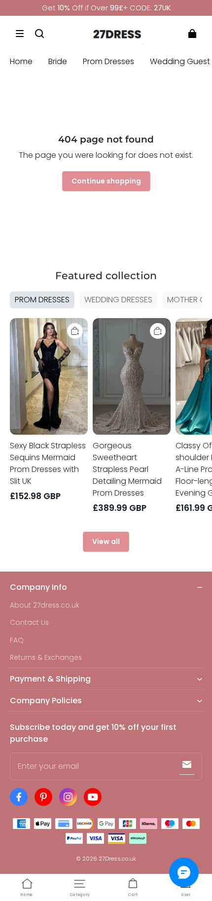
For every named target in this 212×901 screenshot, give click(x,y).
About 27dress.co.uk (44, 605)
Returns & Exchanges (46, 657)
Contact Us (29, 622)
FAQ (17, 640)
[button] (20, 33)
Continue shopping (106, 181)
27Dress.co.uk (117, 859)
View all (106, 541)
